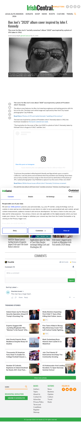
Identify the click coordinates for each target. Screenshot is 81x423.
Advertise (37, 399)
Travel (50, 399)
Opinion (50, 394)
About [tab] (70, 196)
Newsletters (58, 7)
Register (36, 410)
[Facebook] (67, 6)
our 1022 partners (14, 207)
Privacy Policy (38, 402)
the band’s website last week (38, 122)
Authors (36, 389)
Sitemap (36, 412)
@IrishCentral (25, 36)
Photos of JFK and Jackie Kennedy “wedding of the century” (38, 116)
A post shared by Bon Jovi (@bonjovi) (33, 167)
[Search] (75, 14)
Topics (35, 392)
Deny (15, 230)
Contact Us (37, 397)
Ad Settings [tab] (50, 196)
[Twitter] (71, 6)
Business (51, 392)
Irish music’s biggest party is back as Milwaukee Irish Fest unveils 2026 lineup (61, 242)
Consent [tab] (11, 196)
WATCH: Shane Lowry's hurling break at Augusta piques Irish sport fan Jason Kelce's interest (18, 243)
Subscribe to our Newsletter (16, 398)
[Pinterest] (78, 6)
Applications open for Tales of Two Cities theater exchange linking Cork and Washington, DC (40, 243)
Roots (50, 402)
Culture (50, 397)
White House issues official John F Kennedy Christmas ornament (40, 183)
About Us (36, 394)
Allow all (66, 230)
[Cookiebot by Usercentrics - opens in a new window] (70, 190)
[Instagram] (75, 6)
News (50, 389)
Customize (39, 230)
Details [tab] (30, 196)
